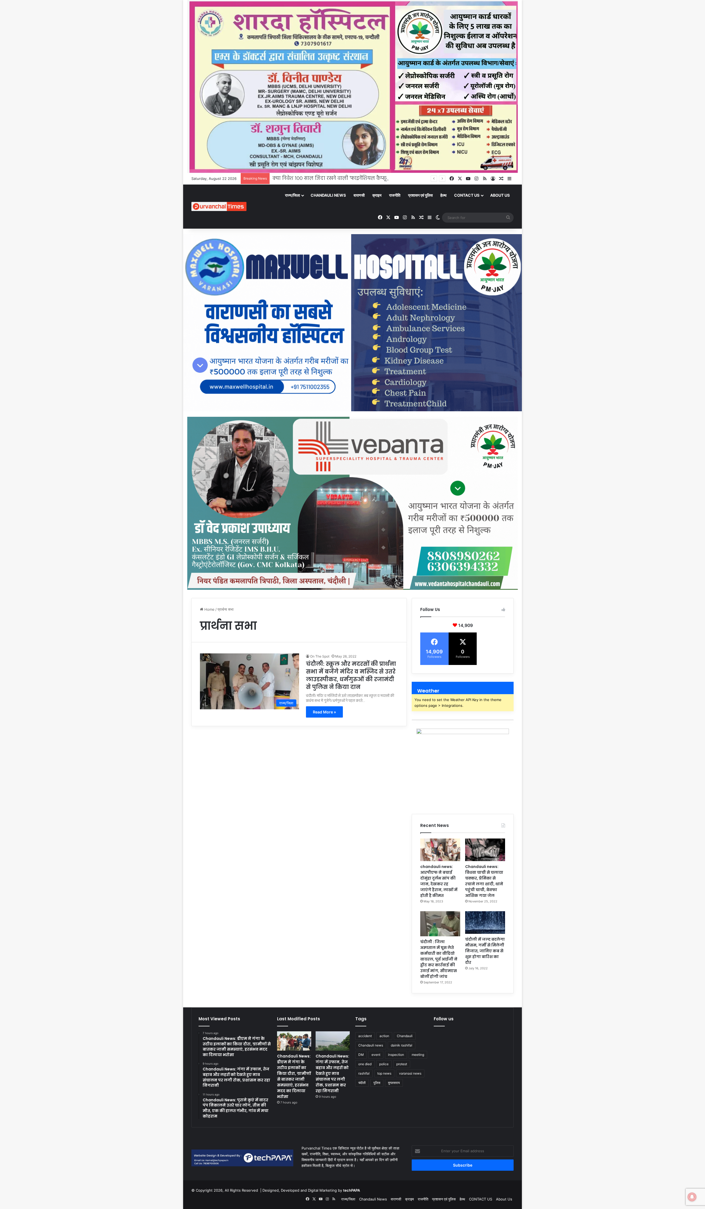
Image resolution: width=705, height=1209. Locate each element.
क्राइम (376, 195)
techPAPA (351, 1190)
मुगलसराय (394, 1083)
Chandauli (405, 1036)
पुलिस (376, 1083)
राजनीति (394, 195)
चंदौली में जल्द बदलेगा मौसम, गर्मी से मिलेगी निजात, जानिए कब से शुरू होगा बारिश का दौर (485, 951)
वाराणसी (359, 195)
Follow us (444, 1019)
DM (361, 1055)
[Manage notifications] (692, 1196)
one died (365, 1064)
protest (401, 1064)
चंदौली (362, 1083)
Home (209, 609)
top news (384, 1073)
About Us (500, 195)
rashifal (364, 1073)
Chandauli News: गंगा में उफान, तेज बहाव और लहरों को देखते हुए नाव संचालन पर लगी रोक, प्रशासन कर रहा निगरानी (332, 1073)
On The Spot (319, 656)
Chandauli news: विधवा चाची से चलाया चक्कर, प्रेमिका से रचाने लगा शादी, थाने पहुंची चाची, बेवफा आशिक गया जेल (484, 881)
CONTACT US (466, 195)
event (376, 1055)
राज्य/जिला (292, 195)
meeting (418, 1055)
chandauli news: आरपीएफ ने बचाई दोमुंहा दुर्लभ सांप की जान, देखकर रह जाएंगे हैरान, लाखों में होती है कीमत (438, 881)
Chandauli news (370, 1045)
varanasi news (410, 1073)
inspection (396, 1055)
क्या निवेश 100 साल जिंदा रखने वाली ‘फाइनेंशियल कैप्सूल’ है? (335, 178)
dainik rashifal (401, 1045)
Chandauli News (328, 195)
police (384, 1064)
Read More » (324, 712)
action (384, 1036)
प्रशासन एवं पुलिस (420, 195)
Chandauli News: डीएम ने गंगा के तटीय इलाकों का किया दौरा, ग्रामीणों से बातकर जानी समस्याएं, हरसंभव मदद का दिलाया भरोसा (294, 1076)
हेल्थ (443, 195)
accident (365, 1036)
